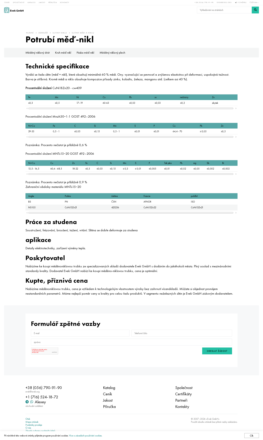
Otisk (27, 418)
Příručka (52, 2)
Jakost (42, 2)
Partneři (181, 400)
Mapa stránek (31, 421)
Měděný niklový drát (37, 53)
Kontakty (64, 2)
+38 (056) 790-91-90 (204, 2)
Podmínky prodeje (33, 424)
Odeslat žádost (217, 351)
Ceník (7, 2)
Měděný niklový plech (112, 53)
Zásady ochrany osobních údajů (40, 430)
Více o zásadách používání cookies (85, 435)
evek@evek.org (224, 2)
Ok (251, 436)
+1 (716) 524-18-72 (41, 397)
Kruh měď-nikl (63, 53)
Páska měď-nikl (85, 53)
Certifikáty (183, 393)
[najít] (255, 10)
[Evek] (14, 10)
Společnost (19, 2)
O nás (28, 427)
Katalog (32, 2)
